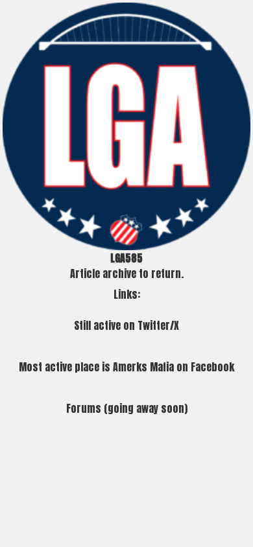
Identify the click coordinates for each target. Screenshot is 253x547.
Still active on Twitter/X (126, 325)
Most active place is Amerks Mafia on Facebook (126, 367)
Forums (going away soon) (126, 408)
